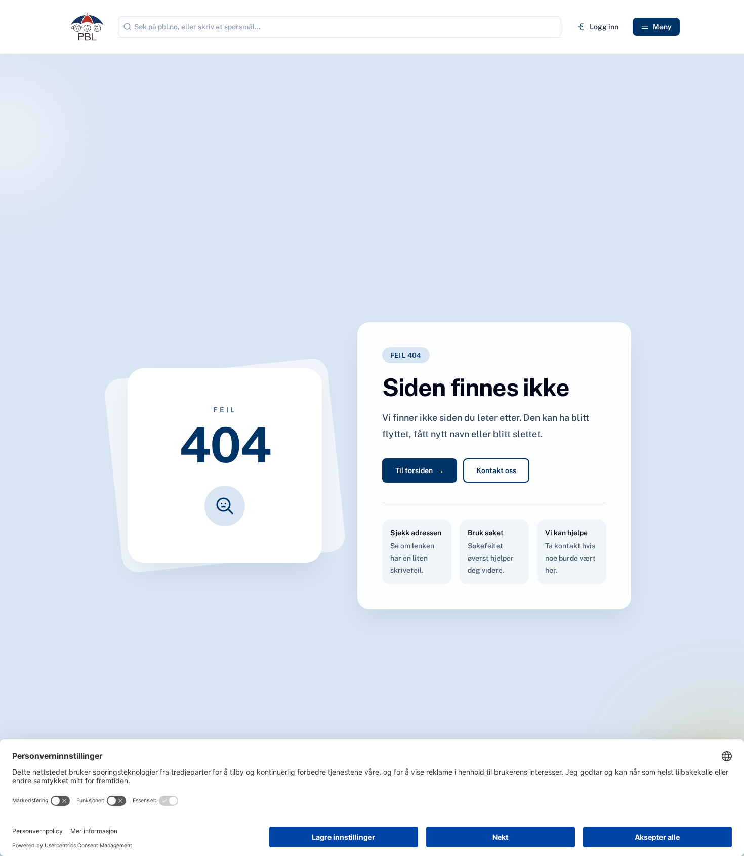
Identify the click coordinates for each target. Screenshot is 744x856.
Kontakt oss (496, 470)
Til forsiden (419, 470)
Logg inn (604, 27)
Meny (662, 27)
